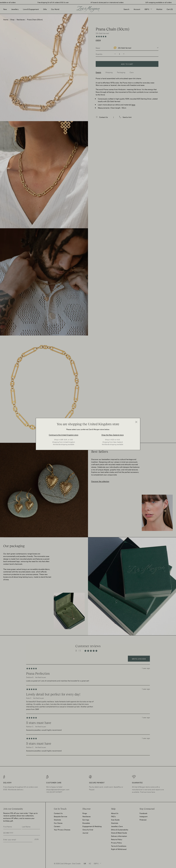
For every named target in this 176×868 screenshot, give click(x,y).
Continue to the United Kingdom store (63, 434)
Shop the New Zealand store (112, 434)
